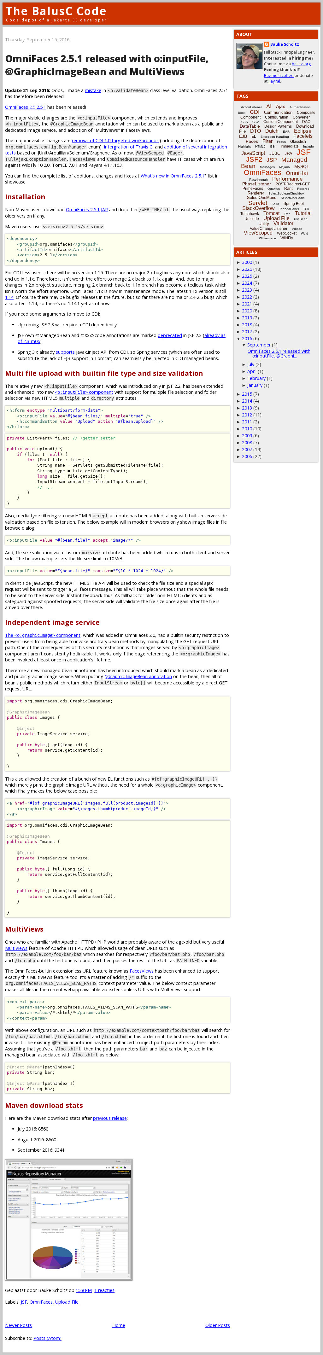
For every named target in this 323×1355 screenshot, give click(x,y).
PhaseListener (256, 183)
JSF (24, 1302)
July (250, 364)
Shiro (275, 204)
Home (118, 1325)
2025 (247, 276)
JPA (288, 153)
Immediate (290, 146)
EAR (286, 131)
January (254, 385)
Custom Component (280, 121)
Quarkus (273, 188)
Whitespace (267, 238)
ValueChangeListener (268, 228)
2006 (247, 456)
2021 (247, 304)
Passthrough (258, 179)
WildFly (286, 238)
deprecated (170, 335)
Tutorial (303, 213)
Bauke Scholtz (284, 44)
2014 (247, 401)
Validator (283, 223)
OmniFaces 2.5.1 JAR (87, 209)
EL (253, 136)
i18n (273, 146)
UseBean (301, 219)
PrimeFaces (253, 188)
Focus (281, 141)
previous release (110, 1118)
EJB (243, 136)
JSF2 (254, 159)
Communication (278, 112)
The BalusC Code (56, 10)
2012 (247, 415)
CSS (244, 122)
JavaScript (253, 153)
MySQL (301, 166)
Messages (267, 167)
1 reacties (104, 1290)
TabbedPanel (289, 209)
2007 (247, 449)
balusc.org (301, 64)
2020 (247, 311)
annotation (138, 676)
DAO (306, 121)
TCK (306, 209)
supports (65, 352)
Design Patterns (278, 126)
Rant (288, 188)
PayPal (274, 81)
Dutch (272, 131)
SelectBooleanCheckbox (286, 193)
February (256, 378)
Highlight (244, 146)
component (84, 392)
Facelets (303, 136)
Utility (263, 223)
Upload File (67, 1302)
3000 (247, 262)
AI (269, 106)
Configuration (276, 117)
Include (308, 146)
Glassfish (298, 141)
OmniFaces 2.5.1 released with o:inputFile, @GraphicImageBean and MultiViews (106, 65)
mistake (93, 90)
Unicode (251, 219)
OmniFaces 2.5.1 (25, 107)
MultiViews (16, 948)
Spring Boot (294, 203)
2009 (247, 436)
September (259, 345)
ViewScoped (258, 233)
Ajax (280, 106)
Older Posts (217, 1325)
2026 (247, 269)
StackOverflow (258, 208)
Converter (301, 117)
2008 (247, 442)
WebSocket (287, 233)
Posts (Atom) (47, 1338)
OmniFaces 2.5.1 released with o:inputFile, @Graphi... (279, 353)
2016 (247, 338)
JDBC (274, 153)
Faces (252, 141)
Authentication (300, 107)
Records (303, 188)
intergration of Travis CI (129, 147)
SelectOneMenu (261, 197)
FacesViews (142, 971)
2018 (247, 325)
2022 (247, 297)
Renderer (256, 193)
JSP (272, 160)
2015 (247, 394)
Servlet (257, 203)
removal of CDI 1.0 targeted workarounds (115, 140)
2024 (247, 283)
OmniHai (297, 173)
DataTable (250, 126)
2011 (247, 422)
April (251, 371)
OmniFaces (41, 1302)
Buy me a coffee (279, 75)
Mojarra (284, 167)
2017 (247, 331)
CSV (255, 122)
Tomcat (271, 213)
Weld (304, 233)
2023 (247, 290)
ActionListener (251, 107)
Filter (267, 141)
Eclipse (302, 131)
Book (241, 112)
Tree (287, 214)
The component (42, 635)
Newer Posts (18, 1325)
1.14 (9, 297)
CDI (255, 112)
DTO (255, 131)
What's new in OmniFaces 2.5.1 (172, 176)
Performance (287, 179)
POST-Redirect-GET (292, 184)
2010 (247, 429)
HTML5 (260, 146)
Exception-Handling (275, 136)
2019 (247, 318)
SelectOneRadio (293, 198)
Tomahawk (249, 214)
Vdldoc (297, 228)
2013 (247, 408)
